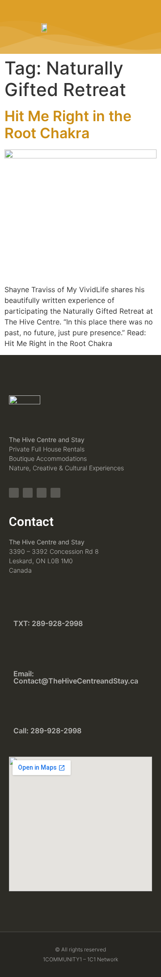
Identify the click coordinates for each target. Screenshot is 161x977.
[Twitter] (42, 493)
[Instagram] (14, 493)
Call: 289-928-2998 (47, 730)
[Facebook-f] (28, 493)
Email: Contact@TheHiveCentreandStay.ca (75, 677)
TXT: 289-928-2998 (48, 623)
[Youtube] (55, 493)
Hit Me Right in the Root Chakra (67, 124)
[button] (124, 26)
